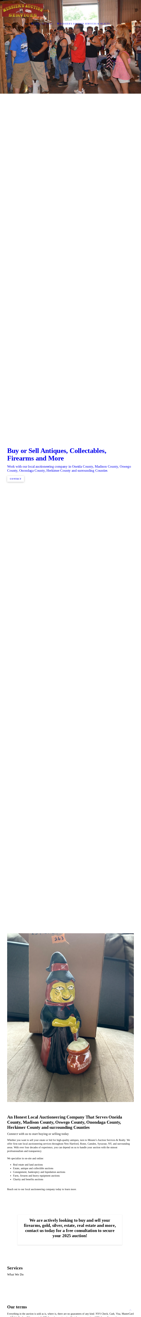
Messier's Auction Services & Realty (84, 24)
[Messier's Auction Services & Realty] (66, 10)
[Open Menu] (136, 10)
